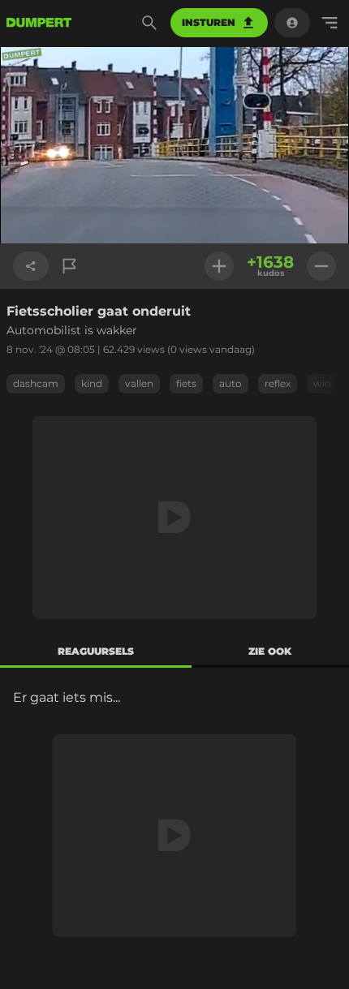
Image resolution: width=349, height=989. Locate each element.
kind (91, 383)
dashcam (35, 383)
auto (230, 383)
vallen (139, 383)
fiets (186, 383)
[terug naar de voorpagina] (38, 23)
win (322, 383)
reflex (278, 383)
